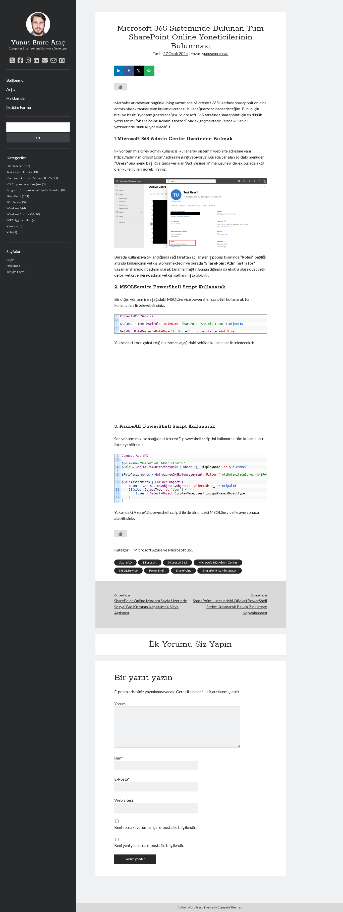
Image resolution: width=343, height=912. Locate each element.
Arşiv (11, 89)
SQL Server (14, 202)
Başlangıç (14, 80)
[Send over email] (149, 71)
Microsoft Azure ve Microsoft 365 (29, 178)
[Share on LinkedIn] (119, 71)
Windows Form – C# (20, 214)
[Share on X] (139, 71)
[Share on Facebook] (129, 71)
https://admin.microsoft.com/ (139, 157)
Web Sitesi (123, 800)
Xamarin (12, 226)
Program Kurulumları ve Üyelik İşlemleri (34, 190)
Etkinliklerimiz (16, 166)
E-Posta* (122, 779)
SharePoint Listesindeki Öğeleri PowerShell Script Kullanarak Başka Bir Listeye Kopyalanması (230, 606)
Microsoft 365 (177, 562)
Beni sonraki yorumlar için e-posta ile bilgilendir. (155, 827)
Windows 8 (14, 208)
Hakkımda (15, 98)
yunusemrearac (215, 53)
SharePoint (14, 196)
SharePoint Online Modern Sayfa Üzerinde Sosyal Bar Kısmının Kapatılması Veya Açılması (150, 606)
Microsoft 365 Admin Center (218, 562)
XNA (10, 232)
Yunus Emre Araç (38, 43)
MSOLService (128, 570)
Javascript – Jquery (19, 172)
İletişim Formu (18, 107)
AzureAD (125, 562)
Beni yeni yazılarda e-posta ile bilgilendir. (149, 845)
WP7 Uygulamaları (19, 220)
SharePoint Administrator (219, 570)
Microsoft (149, 562)
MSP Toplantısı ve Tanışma (24, 184)
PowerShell (156, 570)
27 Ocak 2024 (175, 53)
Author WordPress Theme (195, 907)
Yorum (120, 703)
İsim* (118, 757)
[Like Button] (120, 86)
